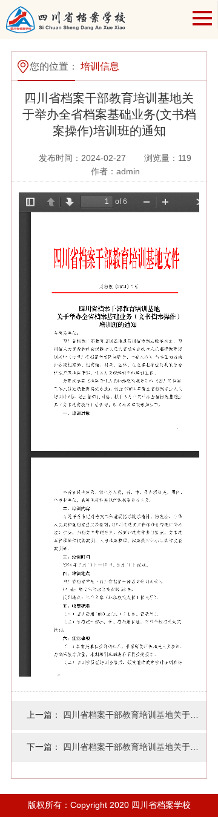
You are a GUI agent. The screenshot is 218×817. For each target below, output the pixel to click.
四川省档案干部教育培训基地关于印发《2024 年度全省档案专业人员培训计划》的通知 (134, 715)
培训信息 (100, 66)
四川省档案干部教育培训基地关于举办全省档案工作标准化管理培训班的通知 (134, 747)
